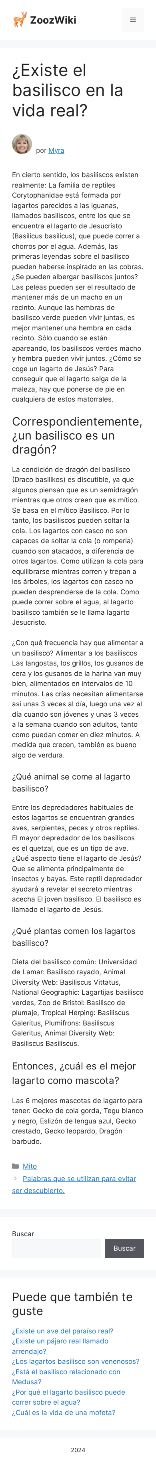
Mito (30, 1166)
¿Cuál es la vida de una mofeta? (64, 1413)
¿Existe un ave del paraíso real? (63, 1331)
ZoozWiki (53, 20)
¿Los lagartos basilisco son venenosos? (76, 1361)
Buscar (23, 1234)
